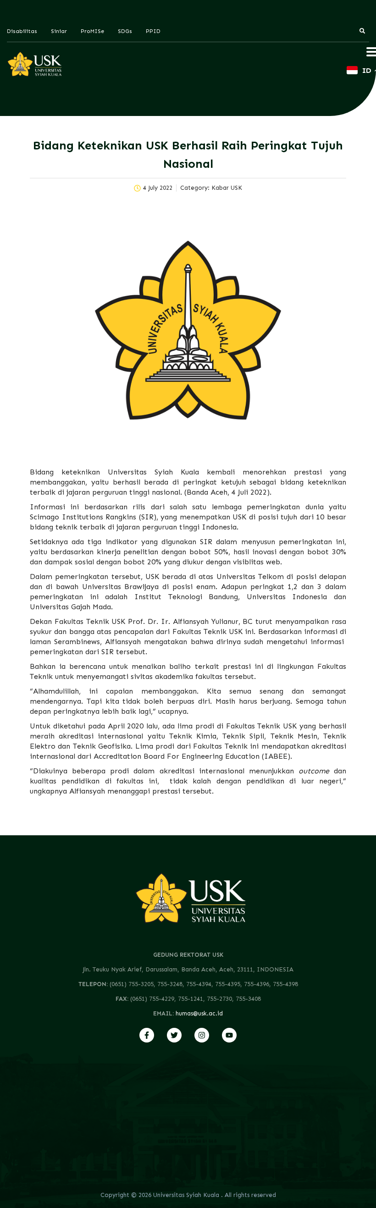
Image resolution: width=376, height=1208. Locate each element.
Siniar (59, 31)
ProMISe (92, 31)
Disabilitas (22, 31)
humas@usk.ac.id (199, 1013)
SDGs (125, 31)
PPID (153, 31)
